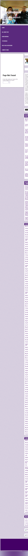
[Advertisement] (12, 65)
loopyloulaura (11, 12)
